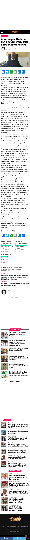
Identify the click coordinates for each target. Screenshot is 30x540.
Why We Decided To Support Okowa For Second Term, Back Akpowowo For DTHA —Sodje (7, 245)
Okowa (19, 269)
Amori (21, 267)
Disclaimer (22, 529)
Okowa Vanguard (7, 270)
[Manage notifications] (26, 536)
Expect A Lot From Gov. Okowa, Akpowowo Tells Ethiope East (6, 257)
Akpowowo (15, 267)
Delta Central (6, 269)
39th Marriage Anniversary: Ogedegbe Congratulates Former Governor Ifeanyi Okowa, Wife (21, 245)
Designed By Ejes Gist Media (16, 531)
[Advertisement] (15, 15)
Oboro (13, 269)
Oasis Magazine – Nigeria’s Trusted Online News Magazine (15, 527)
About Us (9, 529)
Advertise (15, 529)
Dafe (9, 49)
